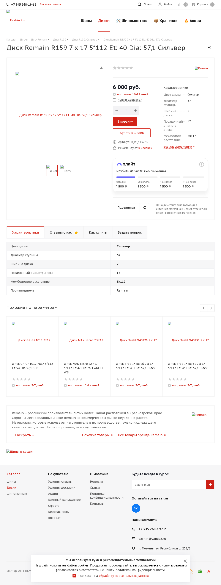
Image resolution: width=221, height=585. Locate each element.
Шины (11, 482)
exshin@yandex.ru (152, 539)
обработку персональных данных (124, 576)
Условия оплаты (60, 482)
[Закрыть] (185, 561)
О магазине (99, 474)
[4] (127, 68)
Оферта (53, 506)
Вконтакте (136, 508)
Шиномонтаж (16, 494)
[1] (115, 68)
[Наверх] (200, 454)
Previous (203, 308)
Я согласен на (113, 576)
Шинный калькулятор (64, 500)
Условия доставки (61, 488)
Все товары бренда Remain (140, 435)
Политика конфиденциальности (106, 495)
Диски (11, 488)
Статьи (95, 488)
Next (211, 308)
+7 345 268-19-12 (152, 529)
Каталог (13, 474)
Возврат (54, 518)
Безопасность (58, 512)
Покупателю (58, 474)
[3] (123, 68)
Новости (96, 482)
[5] (131, 68)
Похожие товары (95, 435)
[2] (119, 68)
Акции (53, 494)
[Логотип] (15, 20)
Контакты (97, 503)
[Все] (209, 20)
